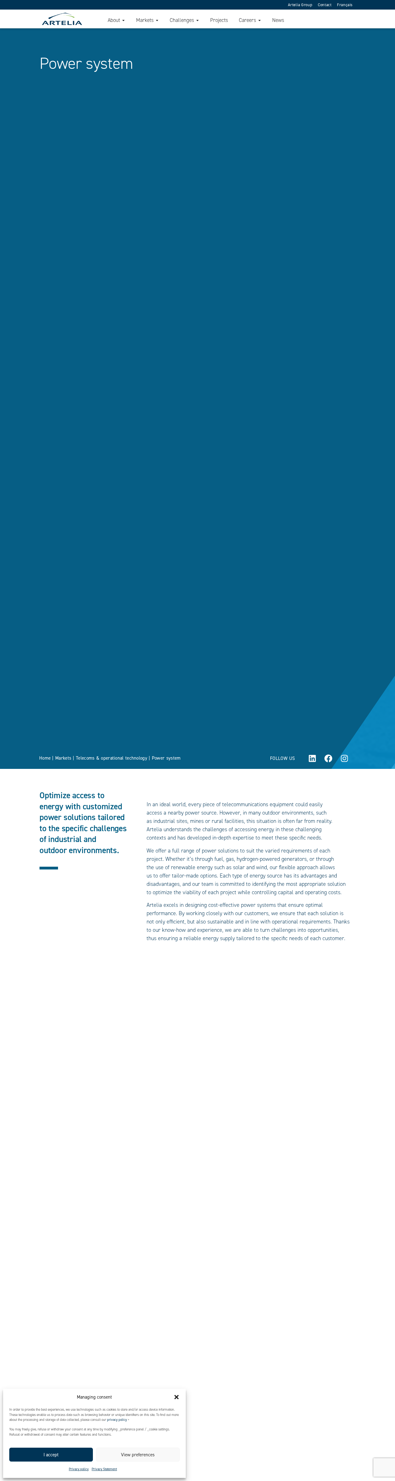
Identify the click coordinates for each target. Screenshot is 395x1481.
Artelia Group (300, 4)
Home (45, 758)
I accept (51, 1455)
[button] (176, 1397)
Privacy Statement (104, 1469)
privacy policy (117, 1419)
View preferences (138, 1455)
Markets (63, 758)
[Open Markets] (157, 20)
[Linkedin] (312, 758)
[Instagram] (344, 758)
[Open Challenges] (197, 20)
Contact (324, 4)
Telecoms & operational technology (111, 758)
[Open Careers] (259, 20)
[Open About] (123, 20)
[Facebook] (328, 758)
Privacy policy (79, 1469)
